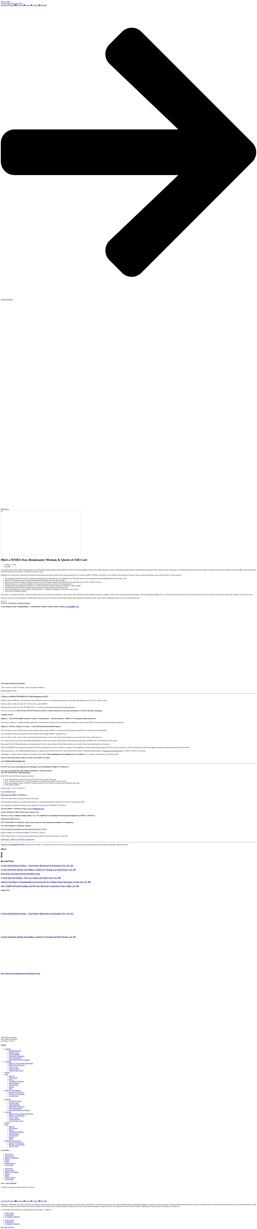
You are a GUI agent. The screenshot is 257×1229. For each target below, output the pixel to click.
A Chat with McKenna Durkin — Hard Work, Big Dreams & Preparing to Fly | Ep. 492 (37, 866)
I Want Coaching (14, 1069)
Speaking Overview (15, 1051)
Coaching (8, 1061)
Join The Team (13, 1096)
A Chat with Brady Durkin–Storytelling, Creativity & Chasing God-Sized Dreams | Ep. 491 (38, 870)
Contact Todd (9, 1165)
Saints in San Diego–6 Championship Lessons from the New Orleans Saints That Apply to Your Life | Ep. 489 (46, 882)
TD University (13, 1085)
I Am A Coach (13, 1067)
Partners (11, 1087)
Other (10, 1089)
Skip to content (5, 2)
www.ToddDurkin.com (8, 792)
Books (11, 1080)
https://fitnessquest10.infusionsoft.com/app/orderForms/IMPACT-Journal (24, 829)
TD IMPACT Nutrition (16, 1081)
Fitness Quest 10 (10, 1163)
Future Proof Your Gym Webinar (19, 1060)
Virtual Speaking (14, 1054)
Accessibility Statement (12, 1217)
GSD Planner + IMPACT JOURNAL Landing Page (17, 839)
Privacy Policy (9, 1213)
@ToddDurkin (12, 603)
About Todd (9, 1154)
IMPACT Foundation (11, 1158)
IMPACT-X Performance (17, 1065)
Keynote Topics (14, 1052)
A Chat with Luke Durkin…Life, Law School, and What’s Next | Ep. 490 (31, 878)
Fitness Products (14, 1083)
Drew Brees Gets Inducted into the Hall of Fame (20, 874)
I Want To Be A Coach (16, 1070)
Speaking (8, 1049)
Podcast (7, 1072)
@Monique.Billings (24, 603)
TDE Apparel (13, 1078)
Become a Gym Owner (16, 1092)
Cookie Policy (9, 1215)
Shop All (11, 1076)
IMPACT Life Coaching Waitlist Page (21, 1063)
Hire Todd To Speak (15, 1058)
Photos (7, 1161)
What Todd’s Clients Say (17, 1056)
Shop (6, 1074)
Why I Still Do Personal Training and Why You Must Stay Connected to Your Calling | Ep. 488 (40, 886)
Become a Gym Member (16, 1094)
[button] (128, 853)
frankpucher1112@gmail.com (112, 751)
